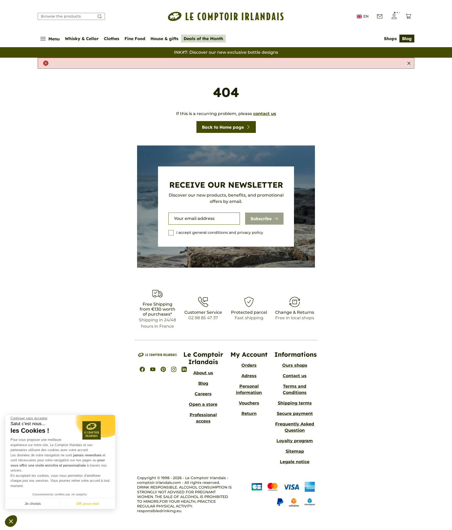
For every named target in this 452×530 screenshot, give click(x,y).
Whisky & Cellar (82, 38)
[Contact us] (380, 16)
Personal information (249, 389)
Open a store (203, 404)
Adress (249, 375)
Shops (390, 38)
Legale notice (294, 461)
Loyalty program (294, 440)
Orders (249, 365)
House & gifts (164, 38)
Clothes (111, 38)
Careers (203, 393)
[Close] (409, 63)
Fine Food (135, 38)
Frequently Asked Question (294, 427)
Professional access (203, 418)
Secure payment (295, 413)
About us (203, 372)
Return (249, 413)
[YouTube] (153, 369)
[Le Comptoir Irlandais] (226, 16)
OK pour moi (87, 503)
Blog (407, 38)
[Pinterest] (163, 369)
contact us (264, 113)
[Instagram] (173, 369)
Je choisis (33, 503)
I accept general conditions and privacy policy (219, 232)
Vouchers (249, 403)
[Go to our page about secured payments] (282, 494)
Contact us (295, 375)
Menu (54, 38)
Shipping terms (295, 403)
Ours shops (294, 365)
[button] (11, 521)
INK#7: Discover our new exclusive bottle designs (226, 52)
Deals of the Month (203, 38)
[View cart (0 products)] (408, 16)
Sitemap (295, 451)
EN (366, 16)
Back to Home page (223, 127)
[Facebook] (142, 369)
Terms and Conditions (295, 389)
